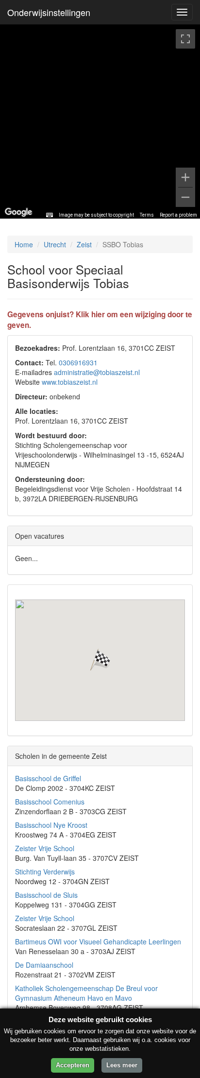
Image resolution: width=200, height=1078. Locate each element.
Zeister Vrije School (44, 848)
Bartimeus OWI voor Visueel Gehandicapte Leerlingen (98, 941)
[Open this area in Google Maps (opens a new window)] (18, 212)
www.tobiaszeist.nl (70, 382)
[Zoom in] (185, 177)
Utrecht (55, 244)
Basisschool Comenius (49, 801)
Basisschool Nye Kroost (51, 825)
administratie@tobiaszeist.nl (97, 372)
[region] (100, 121)
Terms (147, 215)
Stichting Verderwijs (45, 871)
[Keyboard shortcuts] (49, 215)
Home (24, 244)
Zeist (84, 244)
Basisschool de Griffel (48, 778)
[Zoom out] (185, 197)
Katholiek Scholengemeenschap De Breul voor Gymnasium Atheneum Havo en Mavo (86, 993)
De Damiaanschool (44, 965)
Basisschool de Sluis (46, 895)
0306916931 (78, 362)
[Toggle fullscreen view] (185, 39)
